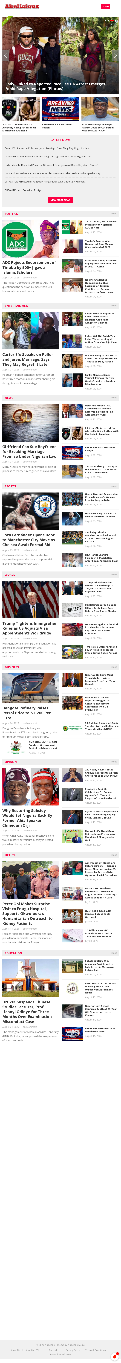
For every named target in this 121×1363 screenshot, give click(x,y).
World (10, 575)
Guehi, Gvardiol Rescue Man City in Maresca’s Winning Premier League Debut (101, 497)
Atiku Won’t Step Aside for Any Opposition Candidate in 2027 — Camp (101, 263)
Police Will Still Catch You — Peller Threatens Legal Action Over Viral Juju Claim (101, 339)
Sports (10, 486)
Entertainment (17, 306)
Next (115, 55)
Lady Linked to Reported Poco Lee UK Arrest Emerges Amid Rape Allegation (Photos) (55, 86)
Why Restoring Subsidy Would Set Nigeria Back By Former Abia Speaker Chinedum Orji (27, 818)
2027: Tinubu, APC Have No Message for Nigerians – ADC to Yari (101, 224)
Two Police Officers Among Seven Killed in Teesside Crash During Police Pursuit (101, 649)
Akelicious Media (76, 1344)
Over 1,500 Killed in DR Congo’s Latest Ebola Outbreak (98, 914)
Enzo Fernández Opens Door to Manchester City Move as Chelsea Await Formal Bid (28, 539)
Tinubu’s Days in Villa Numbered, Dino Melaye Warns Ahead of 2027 (99, 244)
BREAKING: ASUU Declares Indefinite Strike (100, 1030)
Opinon (11, 762)
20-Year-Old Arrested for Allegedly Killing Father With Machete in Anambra (19, 127)
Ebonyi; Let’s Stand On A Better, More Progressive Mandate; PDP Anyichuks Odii (100, 835)
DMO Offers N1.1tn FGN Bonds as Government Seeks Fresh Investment (43, 745)
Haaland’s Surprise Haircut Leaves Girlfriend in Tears (100, 515)
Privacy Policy (73, 1350)
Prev (5, 55)
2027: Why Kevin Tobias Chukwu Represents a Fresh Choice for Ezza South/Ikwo (101, 772)
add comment (30, 277)
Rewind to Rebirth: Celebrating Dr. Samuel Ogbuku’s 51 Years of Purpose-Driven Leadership (101, 793)
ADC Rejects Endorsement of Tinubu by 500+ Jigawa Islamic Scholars (29, 267)
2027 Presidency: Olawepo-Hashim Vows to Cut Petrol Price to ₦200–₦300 (97, 127)
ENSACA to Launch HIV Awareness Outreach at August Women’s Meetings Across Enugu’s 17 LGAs (101, 893)
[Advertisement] (60, 1074)
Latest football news (60, 1354)
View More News (60, 200)
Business (12, 667)
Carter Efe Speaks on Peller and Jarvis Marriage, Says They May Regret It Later (48, 148)
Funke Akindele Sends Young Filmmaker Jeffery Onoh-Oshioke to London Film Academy (100, 379)
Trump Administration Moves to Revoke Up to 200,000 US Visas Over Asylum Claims (99, 587)
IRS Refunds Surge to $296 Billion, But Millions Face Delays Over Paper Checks (100, 607)
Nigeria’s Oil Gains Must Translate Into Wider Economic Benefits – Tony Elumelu (100, 679)
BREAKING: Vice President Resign (57, 126)
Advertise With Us (34, 1350)
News (9, 398)
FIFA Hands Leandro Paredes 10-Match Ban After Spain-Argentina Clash (101, 557)
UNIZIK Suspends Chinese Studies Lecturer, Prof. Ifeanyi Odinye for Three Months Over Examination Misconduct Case (27, 1011)
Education (13, 953)
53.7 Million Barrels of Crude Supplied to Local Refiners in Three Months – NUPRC (101, 726)
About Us (15, 1350)
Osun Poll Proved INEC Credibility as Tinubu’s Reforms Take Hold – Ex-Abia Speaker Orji (52, 173)
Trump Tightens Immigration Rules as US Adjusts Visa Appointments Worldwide (30, 628)
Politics (11, 214)
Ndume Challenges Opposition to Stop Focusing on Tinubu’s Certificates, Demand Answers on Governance (99, 286)
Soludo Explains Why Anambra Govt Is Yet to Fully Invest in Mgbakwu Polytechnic (99, 965)
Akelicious (50, 1344)
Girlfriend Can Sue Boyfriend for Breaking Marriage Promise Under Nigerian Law (48, 156)
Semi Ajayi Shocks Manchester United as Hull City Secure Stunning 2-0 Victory (100, 537)
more (114, 213)
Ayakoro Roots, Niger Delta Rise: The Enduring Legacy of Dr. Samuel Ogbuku (101, 814)
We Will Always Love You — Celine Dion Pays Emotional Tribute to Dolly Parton (101, 358)
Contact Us (54, 1350)
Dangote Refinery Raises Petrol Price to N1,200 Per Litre (26, 712)
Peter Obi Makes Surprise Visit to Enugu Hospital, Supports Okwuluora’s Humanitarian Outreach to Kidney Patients (27, 913)
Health (10, 855)
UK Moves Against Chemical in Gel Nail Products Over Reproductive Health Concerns (101, 629)
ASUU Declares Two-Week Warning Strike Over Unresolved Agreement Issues (100, 988)
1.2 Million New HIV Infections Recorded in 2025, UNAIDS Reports (98, 933)
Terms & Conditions (95, 1350)
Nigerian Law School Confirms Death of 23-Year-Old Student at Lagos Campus (101, 1010)
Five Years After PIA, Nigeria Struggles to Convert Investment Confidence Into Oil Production (97, 703)
